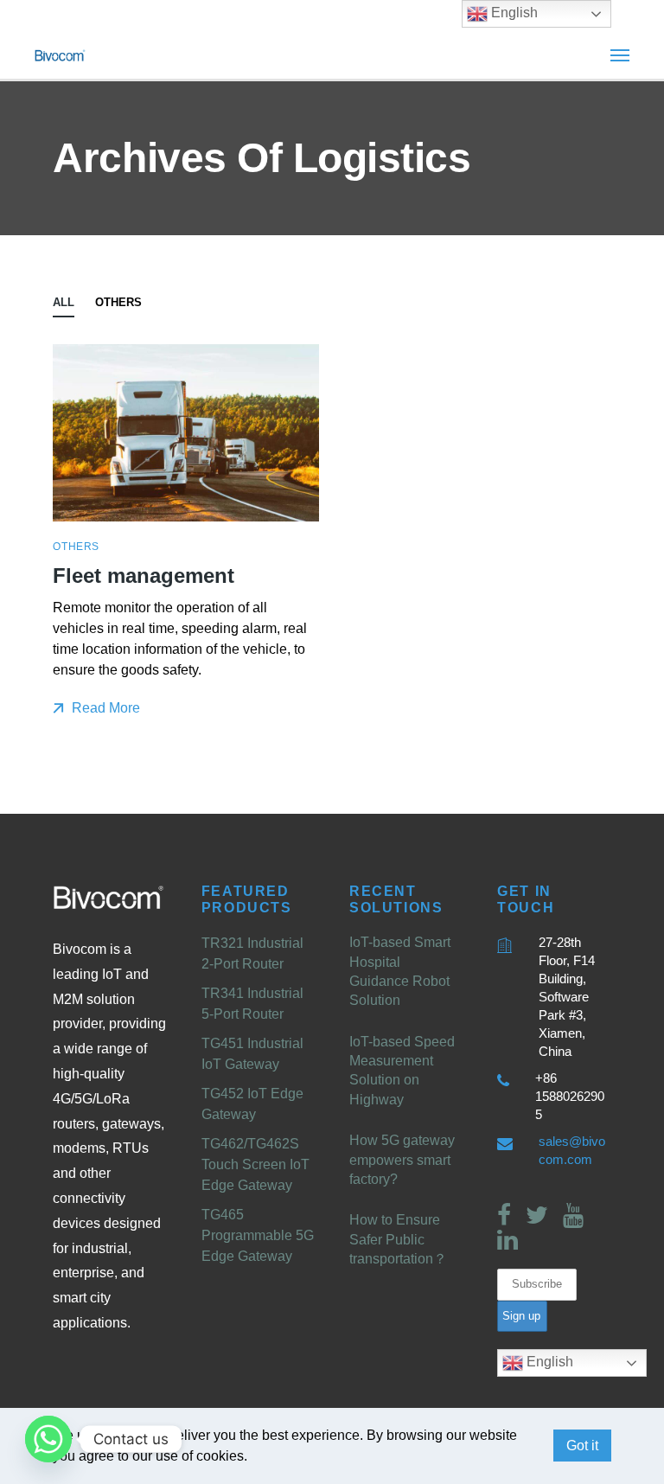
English (548, 1361)
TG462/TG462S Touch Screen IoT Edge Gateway (255, 1164)
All (63, 302)
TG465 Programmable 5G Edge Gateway (257, 1235)
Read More (104, 707)
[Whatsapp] (48, 1439)
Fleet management (143, 575)
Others (118, 302)
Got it (582, 1445)
